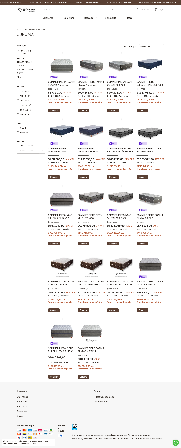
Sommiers (69, 18)
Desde (20, 146)
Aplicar (42, 151)
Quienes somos (101, 401)
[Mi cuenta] (137, 9)
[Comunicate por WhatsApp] (176, 443)
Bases (129, 18)
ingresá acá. (122, 435)
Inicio (19, 29)
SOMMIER (25, 51)
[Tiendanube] (82, 439)
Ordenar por (130, 46)
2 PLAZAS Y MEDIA (25, 69)
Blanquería (110, 18)
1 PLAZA (20, 58)
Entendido (34, 443)
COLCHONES (29, 29)
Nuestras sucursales (104, 397)
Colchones (48, 18)
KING (19, 77)
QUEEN (20, 73)
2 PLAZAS (21, 66)
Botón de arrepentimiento (140, 435)
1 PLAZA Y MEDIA (24, 62)
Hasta (30, 146)
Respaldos (89, 18)
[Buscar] (113, 9)
